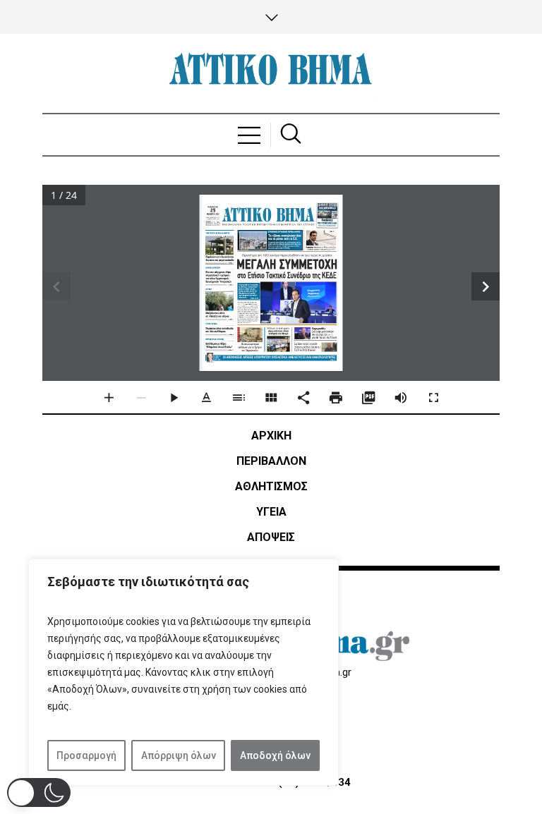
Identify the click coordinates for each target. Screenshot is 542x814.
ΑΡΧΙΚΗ (271, 435)
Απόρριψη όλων (178, 755)
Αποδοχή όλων (275, 755)
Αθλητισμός (271, 486)
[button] (39, 792)
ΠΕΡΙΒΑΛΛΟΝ (271, 461)
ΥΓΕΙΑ (271, 511)
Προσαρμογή (86, 755)
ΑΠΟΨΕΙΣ (271, 537)
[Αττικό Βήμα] (271, 73)
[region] (183, 672)
